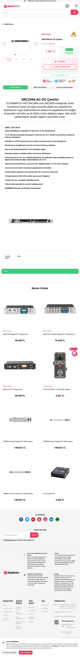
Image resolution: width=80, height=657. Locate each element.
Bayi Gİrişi (45, 612)
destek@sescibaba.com (68, 616)
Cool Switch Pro (49, 494)
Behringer (46, 34)
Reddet (55, 646)
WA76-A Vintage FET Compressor (15, 334)
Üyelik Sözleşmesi (19, 613)
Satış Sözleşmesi (19, 617)
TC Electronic (47, 386)
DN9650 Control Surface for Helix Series (58, 441)
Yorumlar (5, 271)
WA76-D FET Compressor (12, 389)
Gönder (34, 535)
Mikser (5, 605)
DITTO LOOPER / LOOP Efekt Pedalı (56, 389)
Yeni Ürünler (32, 610)
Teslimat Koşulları (18, 608)
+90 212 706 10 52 (65, 612)
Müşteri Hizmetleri (32, 618)
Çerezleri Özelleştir (9, 652)
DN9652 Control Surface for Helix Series (18, 494)
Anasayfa (31, 607)
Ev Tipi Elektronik (6, 619)
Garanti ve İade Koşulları (64, 87)
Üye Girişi (44, 605)
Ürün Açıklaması (15, 87)
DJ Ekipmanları (7, 612)
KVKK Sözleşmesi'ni (10, 540)
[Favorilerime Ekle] (35, 297)
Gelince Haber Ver (61, 67)
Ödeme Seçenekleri (40, 87)
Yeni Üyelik (45, 608)
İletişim (31, 614)
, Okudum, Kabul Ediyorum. (19, 540)
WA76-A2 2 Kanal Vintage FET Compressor (59, 334)
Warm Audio (7, 331)
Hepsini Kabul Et (25, 652)
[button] (15, 54)
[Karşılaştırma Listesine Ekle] (35, 294)
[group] (20, 41)
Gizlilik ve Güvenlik (19, 627)
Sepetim (31, 622)
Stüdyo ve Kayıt (7, 608)
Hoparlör (5, 615)
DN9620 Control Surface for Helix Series (18, 441)
